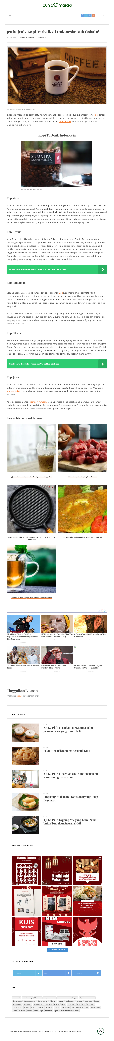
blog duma (38, 998)
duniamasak (65, 121)
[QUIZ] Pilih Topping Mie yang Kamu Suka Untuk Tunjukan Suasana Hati (69, 821)
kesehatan (71, 1004)
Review (29, 1011)
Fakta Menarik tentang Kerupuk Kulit (66, 750)
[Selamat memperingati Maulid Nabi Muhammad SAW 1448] (57, 870)
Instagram (78, 973)
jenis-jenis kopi (14, 391)
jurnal (63, 1004)
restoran (22, 1011)
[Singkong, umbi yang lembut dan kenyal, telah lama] (87, 870)
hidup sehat (38, 1004)
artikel (25, 998)
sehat (36, 1011)
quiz (87, 1007)
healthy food (17, 1004)
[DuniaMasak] (57, 5)
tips (42, 1011)
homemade (48, 1004)
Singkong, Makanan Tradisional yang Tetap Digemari (70, 798)
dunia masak (17, 1001)
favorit (61, 1001)
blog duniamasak (50, 998)
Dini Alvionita (28, 37)
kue (78, 1004)
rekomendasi (95, 1007)
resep (15, 1011)
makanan (49, 1007)
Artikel (43, 37)
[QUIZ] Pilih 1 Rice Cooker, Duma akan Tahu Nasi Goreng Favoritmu (70, 775)
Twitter (17, 973)
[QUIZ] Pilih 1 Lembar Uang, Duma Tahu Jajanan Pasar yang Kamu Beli (68, 729)
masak (57, 1007)
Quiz (45, 724)
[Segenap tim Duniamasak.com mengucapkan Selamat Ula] (87, 931)
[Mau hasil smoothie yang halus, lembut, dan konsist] (57, 901)
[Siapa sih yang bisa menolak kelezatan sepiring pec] (87, 901)
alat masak (16, 998)
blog (30, 998)
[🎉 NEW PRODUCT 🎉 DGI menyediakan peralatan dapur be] (57, 931)
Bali (61, 292)
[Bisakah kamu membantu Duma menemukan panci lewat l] (26, 870)
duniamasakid (43, 1001)
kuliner (26, 1007)
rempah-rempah (38, 401)
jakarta (56, 1004)
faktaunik (53, 1001)
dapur (82, 998)
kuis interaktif (17, 1007)
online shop (66, 1007)
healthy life (27, 1004)
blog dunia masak (64, 998)
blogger (74, 998)
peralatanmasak (77, 1007)
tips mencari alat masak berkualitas (67, 1011)
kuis (83, 1004)
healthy (96, 1001)
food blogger (69, 1001)
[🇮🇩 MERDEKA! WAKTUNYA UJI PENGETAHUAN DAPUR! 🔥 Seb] (26, 901)
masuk (19, 696)
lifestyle (41, 1007)
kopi (96, 114)
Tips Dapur (48, 1011)
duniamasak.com (30, 1001)
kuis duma (90, 1004)
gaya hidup (88, 1001)
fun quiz (79, 1001)
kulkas (33, 1007)
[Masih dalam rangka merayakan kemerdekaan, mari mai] (26, 931)
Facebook (48, 973)
